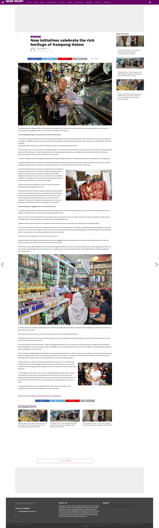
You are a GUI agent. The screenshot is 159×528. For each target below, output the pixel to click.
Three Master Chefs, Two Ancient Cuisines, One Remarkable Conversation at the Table (97, 424)
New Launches (52, 2)
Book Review (79, 2)
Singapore (57, 396)
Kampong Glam (48, 396)
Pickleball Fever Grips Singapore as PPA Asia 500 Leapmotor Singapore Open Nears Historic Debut (63, 425)
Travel (42, 2)
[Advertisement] (79, 19)
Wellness (107, 2)
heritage (39, 396)
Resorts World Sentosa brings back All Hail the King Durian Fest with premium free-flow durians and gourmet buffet (32, 425)
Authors (98, 2)
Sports (62, 2)
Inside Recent (43, 48)
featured (32, 396)
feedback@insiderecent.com (27, 511)
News (35, 2)
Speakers (89, 2)
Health (69, 2)
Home (29, 2)
